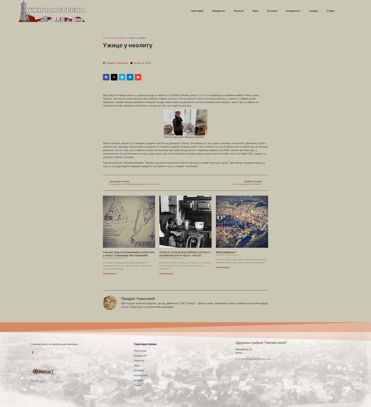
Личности (239, 11)
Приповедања (120, 38)
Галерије (313, 11)
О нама (330, 11)
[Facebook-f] (32, 352)
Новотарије (197, 11)
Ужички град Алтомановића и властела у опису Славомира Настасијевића (128, 254)
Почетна (107, 38)
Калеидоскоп (293, 11)
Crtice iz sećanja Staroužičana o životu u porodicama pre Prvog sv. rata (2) (184, 254)
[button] (106, 77)
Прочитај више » (110, 273)
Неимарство (218, 11)
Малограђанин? (226, 252)
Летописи (272, 11)
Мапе (255, 11)
